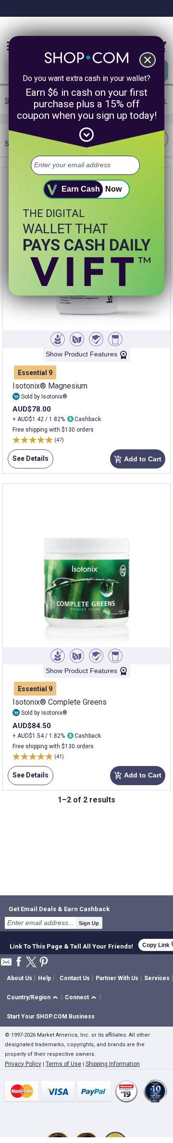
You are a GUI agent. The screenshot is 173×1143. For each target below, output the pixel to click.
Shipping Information (113, 1064)
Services (157, 978)
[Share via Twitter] (31, 963)
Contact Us (75, 978)
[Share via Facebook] (18, 962)
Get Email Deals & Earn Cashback (59, 908)
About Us (19, 978)
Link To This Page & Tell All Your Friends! (71, 945)
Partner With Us (117, 978)
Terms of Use (63, 1064)
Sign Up (89, 923)
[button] (34, 997)
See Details (28, 462)
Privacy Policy (23, 1064)
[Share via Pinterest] (43, 963)
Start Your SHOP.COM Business (51, 1016)
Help (44, 978)
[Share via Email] (6, 964)
